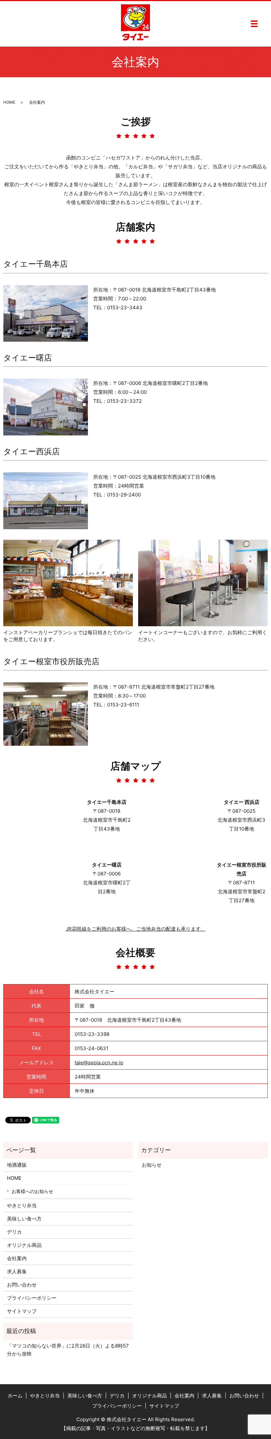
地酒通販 (17, 1165)
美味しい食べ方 (24, 1219)
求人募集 (17, 1271)
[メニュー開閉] (254, 23)
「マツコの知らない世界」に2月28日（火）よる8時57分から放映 (68, 1350)
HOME (9, 102)
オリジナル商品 (24, 1245)
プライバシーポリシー (32, 1298)
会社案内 (17, 1258)
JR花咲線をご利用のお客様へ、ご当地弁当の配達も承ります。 (136, 929)
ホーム (15, 1395)
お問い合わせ (22, 1285)
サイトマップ (22, 1311)
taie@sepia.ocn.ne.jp (99, 1062)
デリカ (14, 1232)
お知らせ (152, 1165)
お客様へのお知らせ (32, 1191)
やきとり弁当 (22, 1205)
